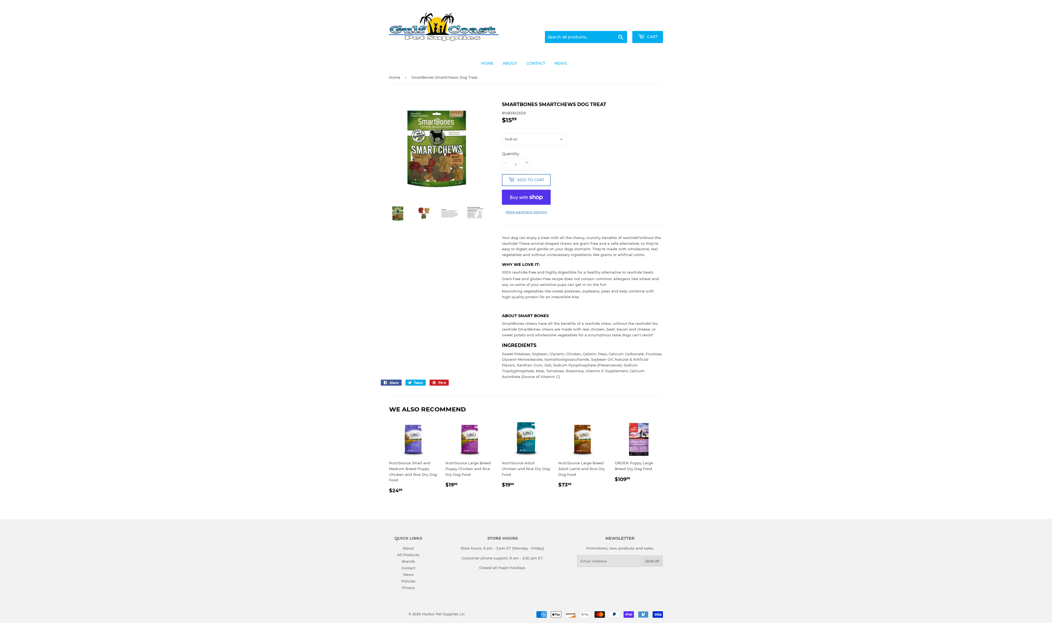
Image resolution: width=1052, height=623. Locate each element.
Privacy (408, 587)
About (408, 548)
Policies (408, 581)
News (408, 574)
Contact (408, 568)
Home (394, 77)
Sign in (619, 24)
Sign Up (652, 561)
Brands (408, 561)
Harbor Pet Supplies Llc (443, 614)
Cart (652, 36)
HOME (487, 63)
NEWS (560, 63)
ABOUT (510, 63)
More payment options (526, 212)
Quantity (510, 153)
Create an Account (648, 24)
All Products (408, 555)
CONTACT (535, 63)
